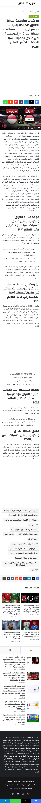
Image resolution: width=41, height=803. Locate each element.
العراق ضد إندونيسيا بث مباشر (16, 520)
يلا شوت (33, 570)
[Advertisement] (20, 71)
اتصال (10, 788)
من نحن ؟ (17, 788)
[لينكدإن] (29, 578)
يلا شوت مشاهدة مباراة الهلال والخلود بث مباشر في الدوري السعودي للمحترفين (12, 635)
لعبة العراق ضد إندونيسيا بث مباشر (23, 544)
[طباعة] (4, 578)
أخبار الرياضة (27, 11)
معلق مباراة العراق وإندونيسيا (25, 558)
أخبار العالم (14, 785)
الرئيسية (34, 11)
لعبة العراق (32, 539)
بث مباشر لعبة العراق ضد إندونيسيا (23, 529)
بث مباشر (32, 525)
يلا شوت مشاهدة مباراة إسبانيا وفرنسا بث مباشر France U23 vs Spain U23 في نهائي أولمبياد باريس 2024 (14, 705)
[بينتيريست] (20, 578)
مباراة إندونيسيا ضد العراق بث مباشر (23, 548)
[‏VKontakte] (12, 578)
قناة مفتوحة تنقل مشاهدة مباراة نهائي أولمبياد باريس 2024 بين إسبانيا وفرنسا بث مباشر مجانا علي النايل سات (14, 719)
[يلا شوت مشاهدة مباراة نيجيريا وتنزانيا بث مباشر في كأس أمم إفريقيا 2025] (30, 625)
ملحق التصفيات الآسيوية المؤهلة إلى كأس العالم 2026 (20, 564)
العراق (34, 520)
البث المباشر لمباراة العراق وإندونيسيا (22, 515)
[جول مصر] (27, 3)
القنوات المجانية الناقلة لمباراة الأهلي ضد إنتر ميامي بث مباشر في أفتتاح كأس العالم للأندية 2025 (30, 608)
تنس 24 (7, 785)
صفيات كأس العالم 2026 (27, 534)
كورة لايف (8, 534)
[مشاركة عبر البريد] (8, 578)
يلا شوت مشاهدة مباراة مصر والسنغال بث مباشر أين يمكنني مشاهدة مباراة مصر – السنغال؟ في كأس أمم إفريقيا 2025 (11, 609)
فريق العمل (22, 785)
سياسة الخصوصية (26, 788)
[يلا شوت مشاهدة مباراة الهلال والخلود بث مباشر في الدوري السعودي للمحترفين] (11, 625)
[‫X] (33, 578)
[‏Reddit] (16, 578)
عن (29, 785)
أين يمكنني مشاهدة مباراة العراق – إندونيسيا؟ (20, 510)
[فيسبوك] (37, 578)
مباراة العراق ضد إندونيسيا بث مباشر (23, 553)
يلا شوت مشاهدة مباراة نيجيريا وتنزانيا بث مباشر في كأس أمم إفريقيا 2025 (30, 634)
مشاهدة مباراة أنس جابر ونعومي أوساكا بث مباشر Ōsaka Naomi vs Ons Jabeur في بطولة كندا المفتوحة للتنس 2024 (14, 677)
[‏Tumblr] (25, 578)
